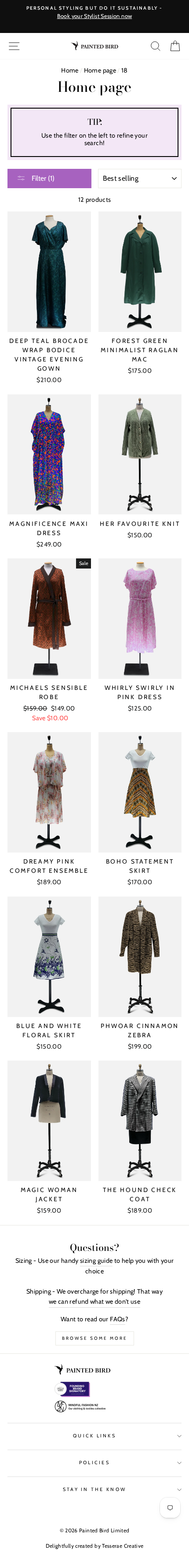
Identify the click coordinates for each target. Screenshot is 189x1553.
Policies (94, 1463)
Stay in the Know (94, 1489)
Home (69, 70)
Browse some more (94, 1338)
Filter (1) (42, 178)
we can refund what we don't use (94, 1301)
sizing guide (96, 1261)
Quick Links (94, 1436)
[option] (94, 12)
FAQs (117, 1319)
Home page (100, 70)
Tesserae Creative (122, 1545)
